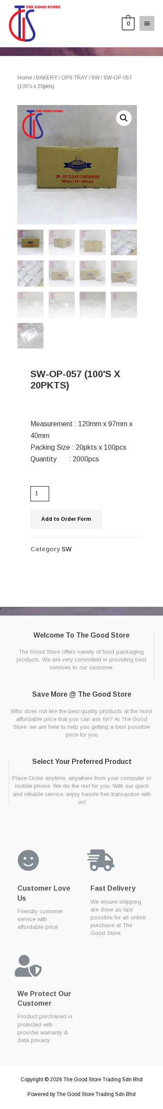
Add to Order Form (66, 519)
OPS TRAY (74, 78)
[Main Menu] (147, 23)
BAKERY (46, 78)
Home (24, 78)
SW (95, 78)
